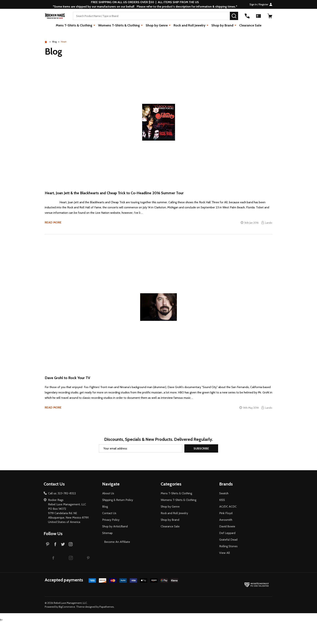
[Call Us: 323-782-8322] (247, 16)
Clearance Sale (250, 25)
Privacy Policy (110, 519)
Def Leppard (227, 533)
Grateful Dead (228, 539)
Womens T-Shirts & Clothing (119, 25)
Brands (226, 484)
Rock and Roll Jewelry (189, 25)
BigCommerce (67, 606)
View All (224, 553)
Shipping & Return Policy (117, 500)
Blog (105, 506)
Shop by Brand (222, 25)
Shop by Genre (157, 25)
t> (136, 310)
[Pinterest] (47, 544)
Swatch (223, 493)
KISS (222, 500)
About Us (108, 493)
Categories (171, 484)
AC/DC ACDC (228, 506)
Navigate (111, 484)
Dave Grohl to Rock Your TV (67, 378)
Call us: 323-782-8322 (62, 493)
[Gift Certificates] (258, 16)
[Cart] (269, 16)
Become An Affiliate (117, 542)
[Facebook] (55, 544)
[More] (94, 25)
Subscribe (201, 448)
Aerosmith (225, 519)
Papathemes (106, 606)
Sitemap (107, 533)
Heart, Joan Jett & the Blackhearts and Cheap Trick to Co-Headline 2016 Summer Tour (114, 193)
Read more (53, 222)
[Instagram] (70, 544)
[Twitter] (63, 544)
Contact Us (109, 513)
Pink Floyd (225, 513)
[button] (53, 558)
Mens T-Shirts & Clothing (74, 25)
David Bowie (227, 526)
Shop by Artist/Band (115, 526)
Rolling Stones (228, 546)
